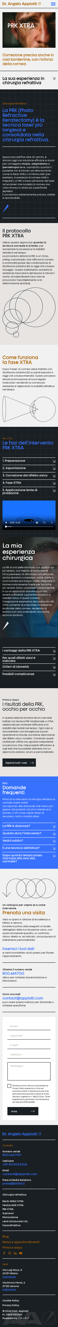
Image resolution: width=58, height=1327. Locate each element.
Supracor (8, 1213)
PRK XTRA (7, 1208)
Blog (5, 1236)
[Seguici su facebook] (4, 1253)
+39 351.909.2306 (14, 1164)
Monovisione (10, 1217)
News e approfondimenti (20, 1242)
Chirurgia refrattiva (14, 1194)
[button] (53, 3)
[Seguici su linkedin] (15, 1253)
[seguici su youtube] (20, 1253)
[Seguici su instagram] (9, 1253)
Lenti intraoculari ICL (15, 1221)
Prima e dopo (12, 1247)
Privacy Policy (10, 1305)
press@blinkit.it (13, 1183)
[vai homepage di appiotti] (21, 4)
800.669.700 (13, 973)
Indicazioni (9, 1276)
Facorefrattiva (11, 1225)
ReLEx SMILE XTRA (13, 1200)
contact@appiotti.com (22, 997)
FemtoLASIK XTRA (13, 1204)
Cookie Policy (10, 1300)
